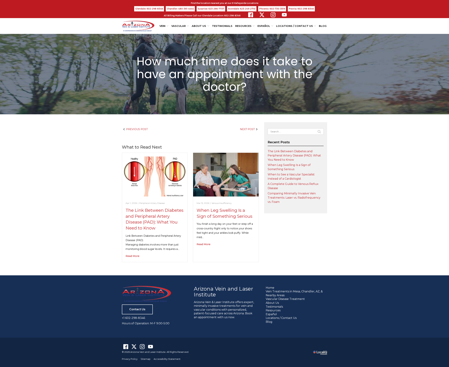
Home (270, 287)
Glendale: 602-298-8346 (149, 8)
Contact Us (137, 309)
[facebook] (250, 14)
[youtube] (284, 14)
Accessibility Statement (167, 359)
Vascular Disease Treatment (285, 299)
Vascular (178, 26)
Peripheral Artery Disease (152, 203)
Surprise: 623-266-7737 (211, 8)
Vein (162, 26)
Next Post (247, 129)
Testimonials (222, 26)
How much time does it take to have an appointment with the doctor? (225, 74)
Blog (323, 26)
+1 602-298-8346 (133, 318)
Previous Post (137, 129)
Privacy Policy (130, 359)
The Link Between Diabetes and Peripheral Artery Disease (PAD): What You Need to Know (294, 155)
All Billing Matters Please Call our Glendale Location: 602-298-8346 (202, 15)
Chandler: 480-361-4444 (180, 8)
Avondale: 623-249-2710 (241, 8)
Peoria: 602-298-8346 (301, 8)
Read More (132, 256)
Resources (273, 310)
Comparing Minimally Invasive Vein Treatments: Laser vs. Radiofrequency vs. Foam (294, 198)
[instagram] (273, 14)
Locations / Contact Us (294, 26)
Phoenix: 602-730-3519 (272, 8)
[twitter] (261, 14)
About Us (199, 26)
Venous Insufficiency (222, 203)
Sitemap (145, 359)
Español (271, 314)
